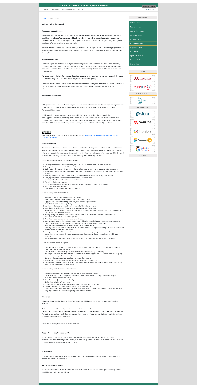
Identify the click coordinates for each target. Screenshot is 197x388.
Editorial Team (135, 23)
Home (44, 19)
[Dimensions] (142, 131)
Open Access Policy (136, 56)
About (80, 9)
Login (153, 6)
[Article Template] (142, 100)
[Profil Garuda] (142, 122)
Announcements (68, 9)
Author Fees (134, 52)
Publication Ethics (136, 39)
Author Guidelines (136, 43)
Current (45, 9)
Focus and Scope (136, 35)
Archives (55, 9)
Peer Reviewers (135, 27)
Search (151, 9)
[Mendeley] (142, 78)
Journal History (135, 64)
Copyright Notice (136, 60)
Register (146, 6)
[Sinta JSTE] (142, 114)
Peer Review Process (137, 31)
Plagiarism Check (136, 47)
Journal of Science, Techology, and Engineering (83, 6)
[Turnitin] (142, 87)
